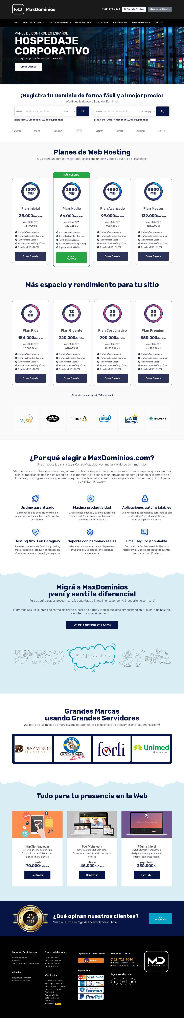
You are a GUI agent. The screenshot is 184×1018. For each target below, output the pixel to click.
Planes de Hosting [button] (59, 22)
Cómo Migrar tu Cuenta (55, 986)
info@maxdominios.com (123, 963)
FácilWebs (49, 1001)
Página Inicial (146, 846)
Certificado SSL (51, 966)
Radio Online (50, 992)
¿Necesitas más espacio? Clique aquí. (92, 395)
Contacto (159, 22)
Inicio (16, 22)
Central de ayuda (19, 958)
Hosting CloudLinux (53, 983)
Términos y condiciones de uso (25, 963)
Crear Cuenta (26, 66)
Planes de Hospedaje (54, 981)
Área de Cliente (161, 9)
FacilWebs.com (92, 846)
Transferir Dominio (53, 963)
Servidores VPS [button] (83, 22)
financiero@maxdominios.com (125, 965)
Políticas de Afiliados (21, 981)
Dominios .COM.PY (53, 961)
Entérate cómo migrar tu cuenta (92, 624)
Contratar (37, 875)
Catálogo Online (52, 998)
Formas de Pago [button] (140, 22)
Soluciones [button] (102, 22)
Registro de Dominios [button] (34, 22)
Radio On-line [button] (120, 22)
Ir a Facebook (160, 918)
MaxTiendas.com (37, 846)
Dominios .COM (51, 958)
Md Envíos (53, 1004)
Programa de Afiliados (21, 978)
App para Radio (51, 995)
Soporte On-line (135, 9)
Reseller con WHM (53, 989)
